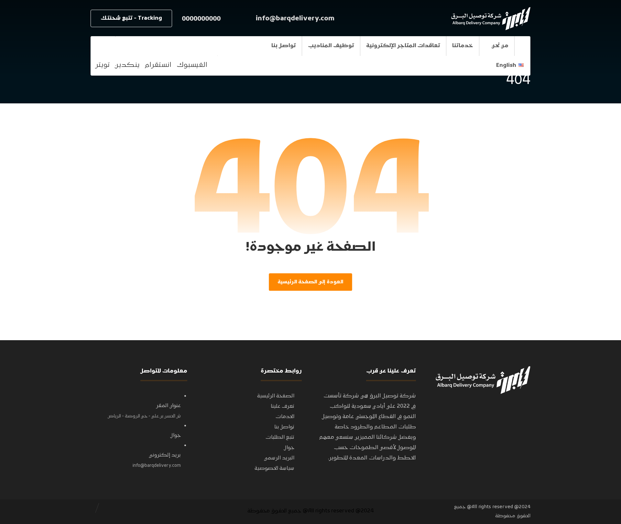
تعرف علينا (282, 406)
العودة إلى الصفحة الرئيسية (310, 282)
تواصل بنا (284, 427)
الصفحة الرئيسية (275, 396)
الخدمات (285, 417)
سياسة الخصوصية (274, 468)
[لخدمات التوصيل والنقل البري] (490, 18)
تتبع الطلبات (280, 437)
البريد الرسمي (279, 458)
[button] (102, 45)
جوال (289, 448)
